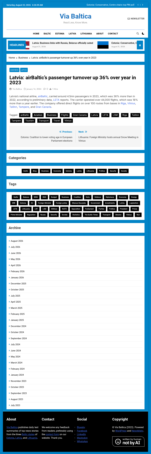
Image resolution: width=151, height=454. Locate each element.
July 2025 (15, 295)
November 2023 (18, 381)
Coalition (77, 197)
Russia (43, 215)
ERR (13, 203)
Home (36, 33)
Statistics (76, 215)
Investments (110, 203)
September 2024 (19, 338)
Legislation (133, 203)
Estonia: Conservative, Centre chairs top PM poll (110, 5)
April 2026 (16, 265)
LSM (115, 115)
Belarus (26, 197)
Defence (98, 197)
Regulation (31, 215)
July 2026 (15, 247)
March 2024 (16, 362)
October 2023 (17, 387)
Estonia (59, 33)
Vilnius (131, 103)
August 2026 (17, 241)
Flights (64, 115)
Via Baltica (75, 16)
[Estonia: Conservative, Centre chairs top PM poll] (96, 46)
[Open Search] (138, 33)
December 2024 (18, 326)
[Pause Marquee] (140, 45)
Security (113, 171)
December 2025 (18, 283)
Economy (57, 171)
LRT (36, 209)
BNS (44, 197)
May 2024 (15, 356)
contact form (52, 434)
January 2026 (17, 277)
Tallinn (13, 106)
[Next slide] (143, 5)
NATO (64, 209)
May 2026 (15, 259)
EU (32, 203)
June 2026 (16, 253)
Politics (102, 171)
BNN (36, 197)
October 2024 (17, 332)
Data (88, 197)
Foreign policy (61, 203)
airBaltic (43, 96)
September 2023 (19, 393)
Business (14, 70)
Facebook (82, 430)
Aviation (38, 115)
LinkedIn (81, 434)
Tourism (29, 120)
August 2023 (17, 399)
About (100, 33)
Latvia (72, 33)
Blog (35, 171)
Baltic (47, 33)
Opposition (76, 209)
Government (95, 203)
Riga (123, 103)
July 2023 (15, 405)
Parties (101, 209)
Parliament (89, 209)
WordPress (121, 430)
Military (54, 209)
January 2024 (17, 375)
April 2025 (16, 302)
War (138, 215)
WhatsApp (82, 441)
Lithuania (86, 33)
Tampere (24, 106)
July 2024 (15, 344)
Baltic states (28, 434)
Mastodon (82, 438)
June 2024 (16, 350)
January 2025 (17, 320)
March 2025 (16, 308)
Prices (134, 209)
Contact (113, 33)
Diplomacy (110, 197)
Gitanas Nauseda (79, 203)
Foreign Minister (44, 203)
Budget (54, 197)
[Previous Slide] (138, 5)
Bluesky (81, 427)
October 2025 (17, 289)
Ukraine (118, 215)
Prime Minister (16, 215)
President (123, 209)
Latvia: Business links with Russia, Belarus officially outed (56, 43)
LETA (56, 99)
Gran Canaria (43, 106)
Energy (134, 197)
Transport (44, 120)
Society (124, 171)
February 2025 (17, 314)
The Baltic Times (91, 215)
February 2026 (17, 271)
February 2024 (17, 369)
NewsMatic (137, 430)
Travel (56, 120)
